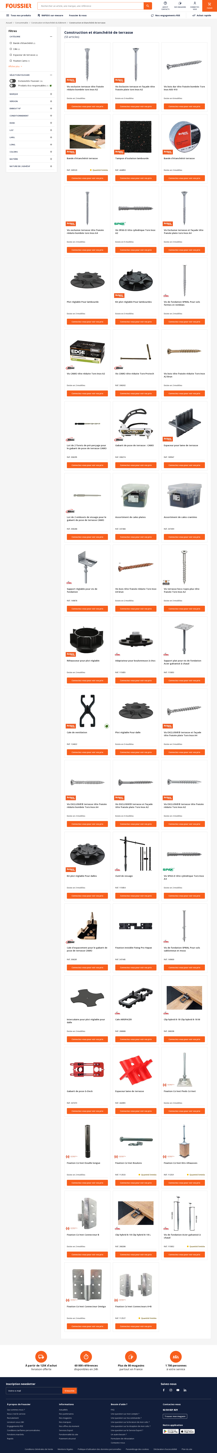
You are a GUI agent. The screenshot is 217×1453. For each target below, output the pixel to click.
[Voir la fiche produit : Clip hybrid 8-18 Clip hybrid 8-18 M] (184, 998)
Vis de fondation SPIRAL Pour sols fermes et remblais (182, 303)
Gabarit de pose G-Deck (80, 1091)
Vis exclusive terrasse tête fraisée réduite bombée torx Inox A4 (85, 231)
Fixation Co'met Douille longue (83, 1162)
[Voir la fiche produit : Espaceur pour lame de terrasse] (184, 423)
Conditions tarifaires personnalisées (23, 1430)
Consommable (21, 22)
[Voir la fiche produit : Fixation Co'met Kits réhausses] (184, 1141)
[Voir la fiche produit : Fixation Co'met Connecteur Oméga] (87, 1285)
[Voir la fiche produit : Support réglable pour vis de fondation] (87, 567)
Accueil (9, 22)
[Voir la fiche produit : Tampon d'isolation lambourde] (136, 136)
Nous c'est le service (16, 1413)
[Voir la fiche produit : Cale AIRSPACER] (136, 998)
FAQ (112, 1409)
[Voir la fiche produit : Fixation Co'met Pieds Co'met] (184, 1069)
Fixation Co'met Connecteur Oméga (86, 1306)
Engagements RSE (15, 1426)
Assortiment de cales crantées (180, 517)
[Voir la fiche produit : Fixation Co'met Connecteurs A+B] (136, 1285)
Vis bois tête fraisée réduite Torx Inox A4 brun (135, 590)
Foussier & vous (78, 15)
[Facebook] (164, 1390)
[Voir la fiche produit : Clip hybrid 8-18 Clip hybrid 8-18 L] (136, 1213)
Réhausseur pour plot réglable (83, 660)
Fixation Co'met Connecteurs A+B (133, 1306)
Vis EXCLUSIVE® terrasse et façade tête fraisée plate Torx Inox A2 (134, 805)
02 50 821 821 (170, 1409)
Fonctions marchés (15, 1434)
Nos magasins (65, 1418)
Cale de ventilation (77, 732)
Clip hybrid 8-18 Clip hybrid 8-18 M (182, 1019)
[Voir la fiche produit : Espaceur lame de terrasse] (136, 1069)
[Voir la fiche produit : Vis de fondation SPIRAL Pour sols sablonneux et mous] (184, 926)
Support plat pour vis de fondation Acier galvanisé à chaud (182, 662)
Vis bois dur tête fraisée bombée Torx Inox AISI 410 (184, 88)
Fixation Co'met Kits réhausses (180, 1162)
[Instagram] (171, 1390)
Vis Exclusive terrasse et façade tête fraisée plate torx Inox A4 (183, 231)
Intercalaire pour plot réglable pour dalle (86, 1021)
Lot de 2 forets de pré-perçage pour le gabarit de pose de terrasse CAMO (87, 447)
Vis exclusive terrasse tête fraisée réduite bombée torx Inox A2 (85, 88)
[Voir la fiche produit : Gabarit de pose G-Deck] (87, 1069)
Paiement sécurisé (67, 1438)
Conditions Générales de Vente (39, 1449)
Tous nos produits (21, 15)
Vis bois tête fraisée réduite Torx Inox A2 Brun (184, 375)
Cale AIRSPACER (123, 1019)
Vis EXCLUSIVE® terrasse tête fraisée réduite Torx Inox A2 (184, 805)
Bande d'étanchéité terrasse (82, 158)
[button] (51, 36)
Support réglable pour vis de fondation (82, 590)
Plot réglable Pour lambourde (83, 301)
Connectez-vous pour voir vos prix (87, 106)
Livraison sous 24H (15, 1422)
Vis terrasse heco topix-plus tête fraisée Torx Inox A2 (181, 590)
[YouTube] (178, 1390)
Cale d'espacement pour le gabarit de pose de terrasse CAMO (87, 949)
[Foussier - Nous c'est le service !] (18, 6)
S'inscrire (69, 1390)
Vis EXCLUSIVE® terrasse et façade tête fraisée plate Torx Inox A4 (182, 734)
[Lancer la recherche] (148, 5)
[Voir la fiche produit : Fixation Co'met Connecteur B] (87, 1213)
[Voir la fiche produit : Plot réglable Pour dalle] (136, 710)
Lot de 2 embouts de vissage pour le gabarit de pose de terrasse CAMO (86, 518)
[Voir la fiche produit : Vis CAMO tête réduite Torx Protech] (136, 352)
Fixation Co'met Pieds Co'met (180, 1091)
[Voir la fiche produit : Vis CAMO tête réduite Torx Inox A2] (87, 352)
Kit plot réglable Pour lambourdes (133, 301)
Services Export (66, 1430)
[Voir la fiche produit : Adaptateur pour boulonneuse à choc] (136, 639)
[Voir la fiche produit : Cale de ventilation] (87, 710)
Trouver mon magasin (175, 1416)
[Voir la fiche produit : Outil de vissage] (136, 854)
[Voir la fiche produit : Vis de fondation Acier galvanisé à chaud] (184, 1213)
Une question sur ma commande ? (126, 1418)
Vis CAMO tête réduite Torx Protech (134, 373)
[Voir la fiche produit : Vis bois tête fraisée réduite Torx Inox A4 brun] (136, 567)
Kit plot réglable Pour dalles (82, 875)
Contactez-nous (118, 1442)
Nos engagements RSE (167, 15)
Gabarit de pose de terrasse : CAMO (134, 445)
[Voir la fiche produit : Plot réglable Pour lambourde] (87, 280)
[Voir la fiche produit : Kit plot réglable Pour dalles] (87, 854)
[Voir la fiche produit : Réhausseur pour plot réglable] (87, 639)
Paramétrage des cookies (137, 1449)
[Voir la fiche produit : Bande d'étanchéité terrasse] (87, 136)
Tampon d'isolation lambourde (132, 158)
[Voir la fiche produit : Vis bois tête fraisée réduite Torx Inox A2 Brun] (184, 352)
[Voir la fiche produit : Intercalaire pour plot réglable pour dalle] (87, 998)
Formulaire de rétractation (122, 1438)
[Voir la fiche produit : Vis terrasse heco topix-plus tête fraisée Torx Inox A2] (184, 567)
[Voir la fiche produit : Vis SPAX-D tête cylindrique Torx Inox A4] (184, 854)
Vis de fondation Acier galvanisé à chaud (182, 1236)
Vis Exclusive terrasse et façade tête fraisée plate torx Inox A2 (135, 88)
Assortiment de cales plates (130, 517)
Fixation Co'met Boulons (128, 1162)
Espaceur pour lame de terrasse (181, 445)
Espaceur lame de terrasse (129, 1091)
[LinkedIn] (185, 1390)
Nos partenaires (66, 1413)
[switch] (13, 81)
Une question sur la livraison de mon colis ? (130, 1422)
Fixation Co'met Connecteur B (83, 1234)
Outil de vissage (124, 875)
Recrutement (13, 1418)
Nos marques (65, 1422)
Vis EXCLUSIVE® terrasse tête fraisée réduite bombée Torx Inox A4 (87, 805)
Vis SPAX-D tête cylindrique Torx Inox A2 (135, 231)
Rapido (10, 1438)
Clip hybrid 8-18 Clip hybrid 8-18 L (133, 1234)
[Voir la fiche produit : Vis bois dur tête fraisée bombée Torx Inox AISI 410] (184, 65)
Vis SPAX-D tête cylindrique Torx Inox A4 (184, 877)
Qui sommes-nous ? (16, 1409)
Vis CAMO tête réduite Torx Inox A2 (86, 373)
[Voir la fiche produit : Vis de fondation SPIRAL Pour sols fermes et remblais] (184, 280)
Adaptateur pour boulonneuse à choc (135, 660)
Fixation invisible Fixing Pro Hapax (133, 947)
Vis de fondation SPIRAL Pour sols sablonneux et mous (182, 949)
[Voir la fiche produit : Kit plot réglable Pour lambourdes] (136, 280)
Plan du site (187, 1449)
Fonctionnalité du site (68, 1434)
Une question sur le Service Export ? (127, 1430)
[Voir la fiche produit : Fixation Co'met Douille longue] (87, 1141)
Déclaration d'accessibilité (165, 1449)
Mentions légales (65, 1449)
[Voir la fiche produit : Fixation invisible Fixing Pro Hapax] (136, 926)
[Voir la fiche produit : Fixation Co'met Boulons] (136, 1141)
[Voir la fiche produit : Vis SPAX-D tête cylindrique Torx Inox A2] (136, 208)
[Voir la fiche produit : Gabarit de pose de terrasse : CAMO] (136, 423)
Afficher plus (14, 66)
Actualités (63, 1409)
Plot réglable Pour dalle (128, 732)
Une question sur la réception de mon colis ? (130, 1426)
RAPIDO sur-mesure (52, 15)
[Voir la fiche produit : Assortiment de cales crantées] (184, 495)
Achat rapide (204, 15)
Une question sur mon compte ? (125, 1413)
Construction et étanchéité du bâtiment (48, 22)
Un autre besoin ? (119, 1434)
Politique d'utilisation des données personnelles (99, 1449)
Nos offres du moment (69, 1426)
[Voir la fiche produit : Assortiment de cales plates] (136, 495)
